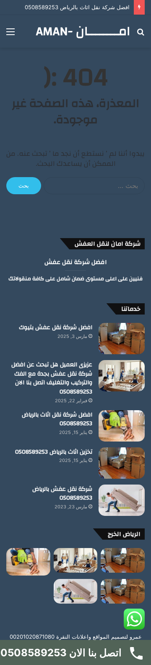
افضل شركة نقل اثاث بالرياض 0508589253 (77, 7)
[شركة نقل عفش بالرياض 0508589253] (122, 500)
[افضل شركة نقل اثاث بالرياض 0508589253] (122, 426)
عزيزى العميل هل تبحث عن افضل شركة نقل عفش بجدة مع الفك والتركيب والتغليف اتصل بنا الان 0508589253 (51, 378)
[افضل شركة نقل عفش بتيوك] (122, 338)
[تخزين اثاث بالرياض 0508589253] (122, 463)
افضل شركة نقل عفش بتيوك (55, 327)
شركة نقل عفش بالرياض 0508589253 (62, 494)
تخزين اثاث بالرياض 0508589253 (53, 452)
